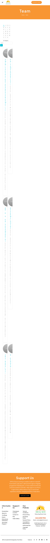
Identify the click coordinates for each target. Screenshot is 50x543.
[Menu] (2, 2)
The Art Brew (19, 539)
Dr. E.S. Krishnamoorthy (5, 225)
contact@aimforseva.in (42, 520)
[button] (36, 2)
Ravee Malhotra (10, 218)
